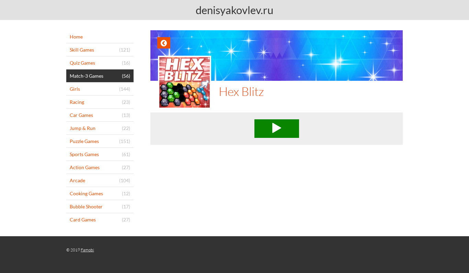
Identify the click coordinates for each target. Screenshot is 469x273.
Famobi (87, 249)
